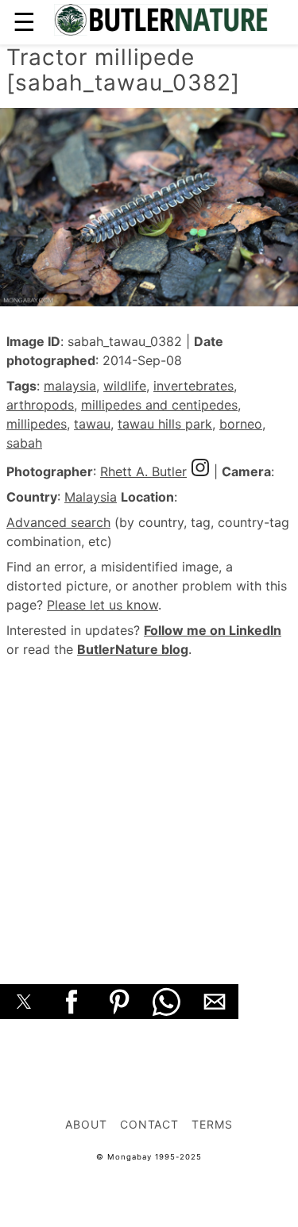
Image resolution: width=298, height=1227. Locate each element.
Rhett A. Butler (143, 471)
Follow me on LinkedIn (212, 630)
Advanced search (58, 522)
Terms (212, 1124)
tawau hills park (165, 424)
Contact (150, 1124)
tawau (92, 424)
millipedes (36, 424)
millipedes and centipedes (159, 405)
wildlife (124, 386)
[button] (24, 1001)
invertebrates (193, 386)
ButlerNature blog (132, 649)
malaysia (70, 386)
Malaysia (90, 497)
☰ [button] (24, 21)
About (86, 1124)
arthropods (40, 405)
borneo (240, 424)
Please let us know (102, 605)
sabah (24, 443)
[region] (149, 803)
